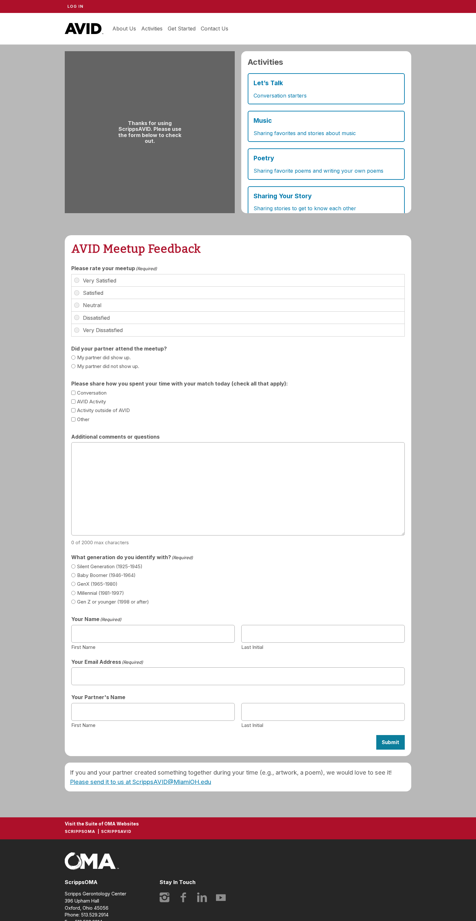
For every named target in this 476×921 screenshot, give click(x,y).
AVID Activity (91, 401)
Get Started (182, 28)
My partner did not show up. (108, 366)
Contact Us (214, 28)
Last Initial (252, 647)
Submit (390, 742)
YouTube (221, 897)
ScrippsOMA (80, 831)
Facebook (183, 897)
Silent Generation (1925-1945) (109, 566)
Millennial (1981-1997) (100, 593)
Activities (152, 28)
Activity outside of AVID (103, 410)
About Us (124, 28)
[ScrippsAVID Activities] (326, 132)
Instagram (164, 897)
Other (83, 419)
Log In (75, 6)
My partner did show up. (104, 357)
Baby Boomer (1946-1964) (106, 575)
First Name (83, 647)
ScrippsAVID (84, 28)
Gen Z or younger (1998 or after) (113, 601)
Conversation (92, 393)
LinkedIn (202, 897)
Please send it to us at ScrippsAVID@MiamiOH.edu (140, 781)
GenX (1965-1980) (97, 584)
